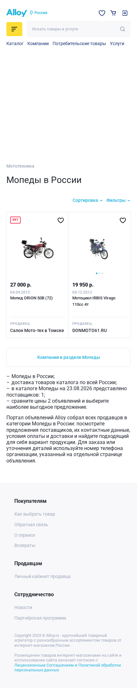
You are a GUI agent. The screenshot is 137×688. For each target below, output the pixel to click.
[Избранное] (102, 13)
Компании (38, 43)
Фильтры (116, 200)
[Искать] (122, 29)
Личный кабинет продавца (42, 576)
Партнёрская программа (40, 618)
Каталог (15, 43)
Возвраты (24, 545)
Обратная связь (31, 524)
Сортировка (85, 200)
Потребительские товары (79, 43)
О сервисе (24, 535)
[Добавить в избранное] (60, 220)
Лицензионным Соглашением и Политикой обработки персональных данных (67, 668)
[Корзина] (113, 13)
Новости (23, 607)
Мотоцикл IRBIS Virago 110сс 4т (93, 301)
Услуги (117, 43)
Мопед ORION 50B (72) (31, 298)
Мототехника (20, 166)
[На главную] (16, 13)
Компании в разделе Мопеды (68, 357)
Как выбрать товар (34, 514)
